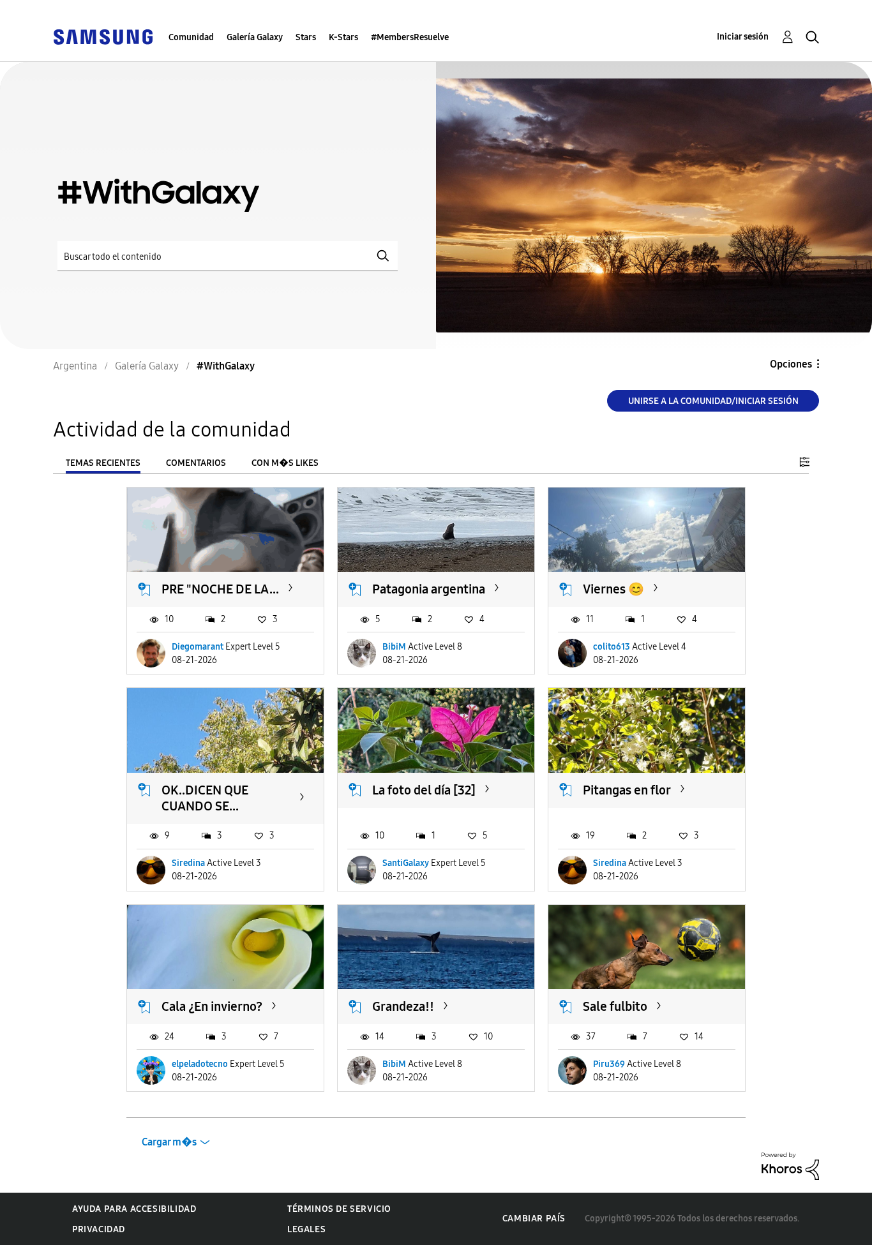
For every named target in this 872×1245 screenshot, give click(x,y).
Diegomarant (197, 646)
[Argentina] (103, 36)
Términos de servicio (339, 1209)
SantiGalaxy (405, 863)
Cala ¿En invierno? (212, 1006)
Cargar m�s (169, 1142)
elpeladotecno (200, 1064)
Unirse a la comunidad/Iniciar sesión (713, 401)
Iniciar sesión (743, 36)
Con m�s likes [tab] (285, 463)
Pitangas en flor (627, 790)
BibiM (394, 646)
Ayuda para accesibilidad (134, 1209)
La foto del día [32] (424, 790)
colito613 (611, 646)
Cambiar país (534, 1218)
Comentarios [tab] (196, 463)
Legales (306, 1229)
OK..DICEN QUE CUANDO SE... (205, 798)
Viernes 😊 (613, 589)
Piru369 (609, 1064)
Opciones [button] (791, 364)
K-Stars (343, 37)
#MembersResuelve (410, 37)
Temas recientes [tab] (103, 463)
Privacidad (98, 1229)
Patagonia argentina (428, 589)
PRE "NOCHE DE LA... (220, 589)
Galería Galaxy (255, 37)
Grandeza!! (403, 1006)
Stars (306, 37)
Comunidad (191, 37)
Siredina (188, 863)
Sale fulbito (615, 1006)
